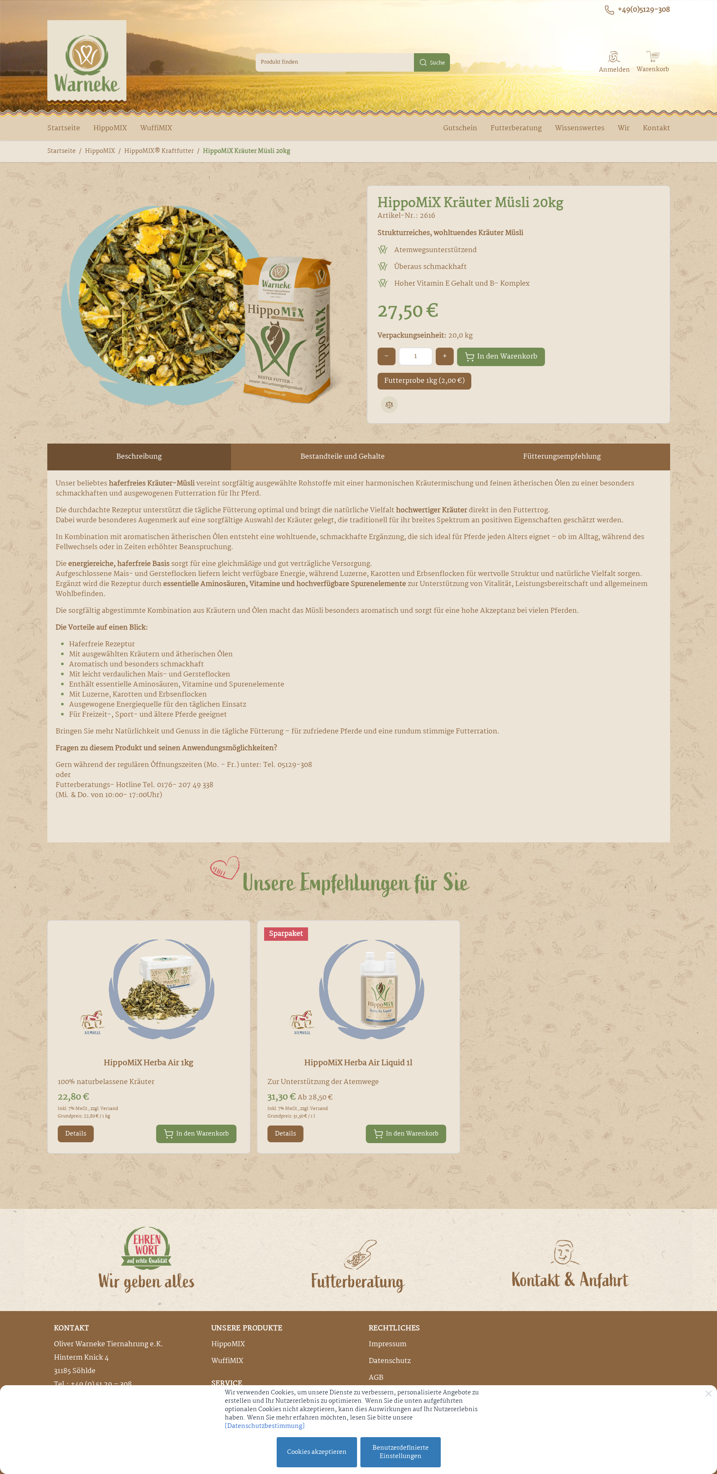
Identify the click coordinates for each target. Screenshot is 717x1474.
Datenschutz (390, 1361)
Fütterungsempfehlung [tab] (562, 456)
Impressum (387, 1344)
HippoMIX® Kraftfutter (159, 151)
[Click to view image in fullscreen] (198, 304)
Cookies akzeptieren (317, 1452)
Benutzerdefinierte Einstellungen (401, 1452)
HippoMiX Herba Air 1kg (148, 1063)
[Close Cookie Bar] (709, 1394)
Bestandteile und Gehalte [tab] (343, 456)
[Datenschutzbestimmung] (265, 1426)
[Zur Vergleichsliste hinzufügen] (389, 404)
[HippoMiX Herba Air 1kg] (148, 990)
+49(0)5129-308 (644, 10)
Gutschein (460, 128)
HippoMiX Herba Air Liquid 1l (358, 1063)
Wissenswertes (579, 128)
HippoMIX (110, 128)
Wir (624, 128)
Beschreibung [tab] (139, 456)
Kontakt (656, 128)
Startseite (63, 128)
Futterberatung (516, 128)
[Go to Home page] (86, 62)
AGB (376, 1378)
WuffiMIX (156, 128)
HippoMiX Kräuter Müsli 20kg (246, 151)
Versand (109, 1109)
